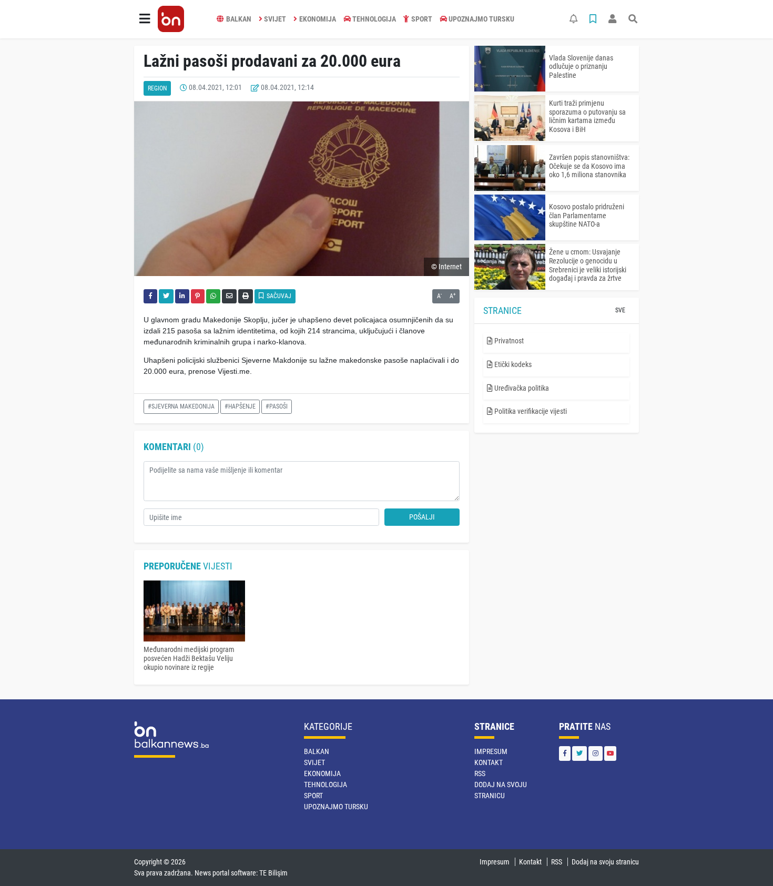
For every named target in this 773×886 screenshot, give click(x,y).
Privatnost (508, 341)
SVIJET (275, 19)
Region (157, 88)
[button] (144, 19)
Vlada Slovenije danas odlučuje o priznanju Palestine (581, 67)
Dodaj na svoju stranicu (605, 862)
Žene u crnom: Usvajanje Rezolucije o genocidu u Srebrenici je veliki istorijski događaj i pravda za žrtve (587, 265)
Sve (620, 310)
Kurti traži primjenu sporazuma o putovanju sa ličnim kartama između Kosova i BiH (587, 116)
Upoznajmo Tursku (481, 19)
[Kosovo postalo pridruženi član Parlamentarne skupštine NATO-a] (509, 217)
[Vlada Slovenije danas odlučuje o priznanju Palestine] (509, 68)
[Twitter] (579, 753)
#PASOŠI (277, 406)
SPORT (421, 19)
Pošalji (422, 517)
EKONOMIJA (317, 19)
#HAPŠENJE (240, 406)
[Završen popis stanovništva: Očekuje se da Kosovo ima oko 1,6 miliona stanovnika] (509, 168)
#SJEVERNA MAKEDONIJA (181, 406)
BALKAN (238, 19)
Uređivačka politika (521, 388)
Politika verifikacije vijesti (530, 411)
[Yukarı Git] (745, 859)
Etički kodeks (512, 364)
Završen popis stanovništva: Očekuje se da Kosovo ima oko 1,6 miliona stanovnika (589, 166)
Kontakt (488, 762)
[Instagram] (595, 753)
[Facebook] (565, 753)
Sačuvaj (278, 296)
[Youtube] (610, 753)
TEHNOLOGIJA (374, 19)
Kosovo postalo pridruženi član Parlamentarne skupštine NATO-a (586, 215)
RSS (479, 773)
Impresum (490, 751)
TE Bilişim (273, 873)
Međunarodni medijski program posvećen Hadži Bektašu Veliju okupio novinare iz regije (189, 658)
